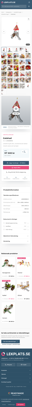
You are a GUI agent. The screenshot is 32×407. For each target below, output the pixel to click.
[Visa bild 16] (4, 68)
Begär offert (17, 167)
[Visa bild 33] (16, 86)
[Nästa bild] (28, 31)
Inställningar (11, 404)
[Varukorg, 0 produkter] (29, 2)
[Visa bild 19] (22, 68)
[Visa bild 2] (10, 49)
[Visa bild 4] (22, 49)
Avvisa (4, 404)
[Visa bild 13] (16, 61)
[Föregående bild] (4, 31)
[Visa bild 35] (28, 86)
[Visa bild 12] (10, 61)
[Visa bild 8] (16, 55)
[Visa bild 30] (28, 80)
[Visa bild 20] (28, 68)
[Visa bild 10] (28, 55)
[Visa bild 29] (22, 80)
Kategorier (9, 12)
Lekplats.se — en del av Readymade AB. (12, 358)
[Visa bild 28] (16, 80)
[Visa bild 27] (10, 80)
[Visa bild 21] (4, 74)
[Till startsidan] (8, 2)
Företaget (4, 378)
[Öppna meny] (29, 6)
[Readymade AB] (16, 394)
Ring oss (9, 364)
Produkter (4, 370)
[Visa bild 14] (22, 61)
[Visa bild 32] (10, 86)
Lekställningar (17, 12)
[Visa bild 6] (4, 55)
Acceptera (20, 404)
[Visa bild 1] (4, 49)
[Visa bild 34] (22, 86)
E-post (24, 364)
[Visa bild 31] (4, 86)
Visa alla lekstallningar (9, 341)
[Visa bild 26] (4, 80)
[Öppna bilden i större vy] (16, 31)
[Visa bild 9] (22, 55)
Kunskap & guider (6, 382)
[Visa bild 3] (16, 49)
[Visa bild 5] (28, 49)
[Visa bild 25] (28, 74)
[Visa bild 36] (4, 92)
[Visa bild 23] (16, 74)
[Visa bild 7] (10, 55)
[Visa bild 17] (10, 68)
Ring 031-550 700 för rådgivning (17, 172)
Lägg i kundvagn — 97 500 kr (17, 163)
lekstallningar (5, 14)
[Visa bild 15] (28, 61)
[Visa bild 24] (22, 74)
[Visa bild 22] (10, 74)
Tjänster (3, 374)
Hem (2, 12)
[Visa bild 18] (16, 68)
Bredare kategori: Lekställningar (11, 344)
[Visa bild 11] (4, 61)
